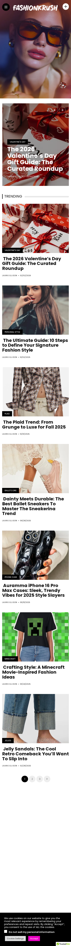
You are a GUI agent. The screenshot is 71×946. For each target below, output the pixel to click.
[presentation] (54, 110)
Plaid (7, 413)
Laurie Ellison (15, 176)
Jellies (8, 740)
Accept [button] (34, 938)
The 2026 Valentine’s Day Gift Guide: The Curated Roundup (35, 159)
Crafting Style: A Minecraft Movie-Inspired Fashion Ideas (33, 672)
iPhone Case (11, 577)
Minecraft (10, 658)
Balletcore (11, 490)
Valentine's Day (17, 141)
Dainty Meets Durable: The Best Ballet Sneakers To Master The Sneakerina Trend (33, 506)
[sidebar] (65, 7)
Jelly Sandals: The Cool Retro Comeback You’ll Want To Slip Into (35, 754)
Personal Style (12, 332)
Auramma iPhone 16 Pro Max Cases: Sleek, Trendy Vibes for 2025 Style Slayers (33, 590)
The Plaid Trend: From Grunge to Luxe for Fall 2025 (34, 424)
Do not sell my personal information (31, 932)
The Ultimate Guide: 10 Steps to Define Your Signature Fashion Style (35, 345)
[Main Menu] (5, 7)
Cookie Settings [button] (15, 938)
